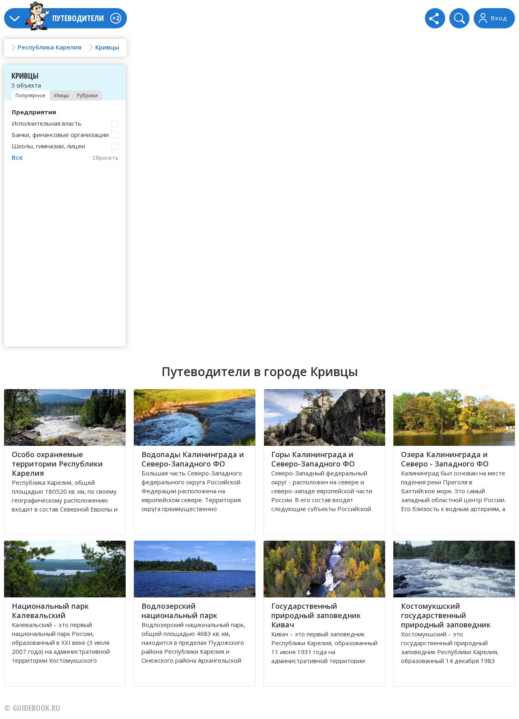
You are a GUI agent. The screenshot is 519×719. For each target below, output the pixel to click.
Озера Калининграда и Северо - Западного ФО (445, 459)
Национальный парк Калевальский (50, 610)
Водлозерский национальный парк (179, 610)
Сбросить (105, 157)
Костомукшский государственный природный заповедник (446, 615)
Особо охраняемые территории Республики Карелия (57, 463)
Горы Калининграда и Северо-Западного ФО (313, 459)
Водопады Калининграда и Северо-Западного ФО (193, 459)
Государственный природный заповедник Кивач (316, 615)
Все (17, 157)
